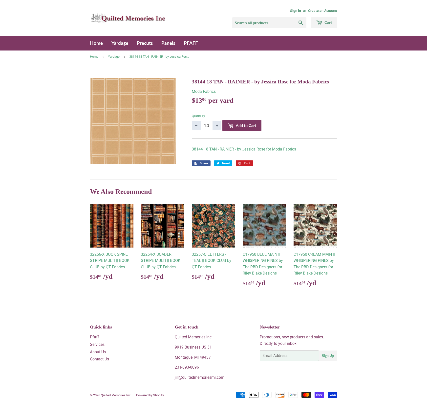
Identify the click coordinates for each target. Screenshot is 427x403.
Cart (327, 22)
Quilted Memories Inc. (116, 395)
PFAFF (191, 43)
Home (96, 43)
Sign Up (328, 355)
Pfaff (94, 337)
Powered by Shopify (150, 395)
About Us (98, 352)
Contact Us (99, 359)
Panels (168, 43)
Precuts (145, 43)
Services (97, 344)
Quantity (198, 116)
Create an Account (322, 11)
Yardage (119, 43)
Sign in (295, 11)
